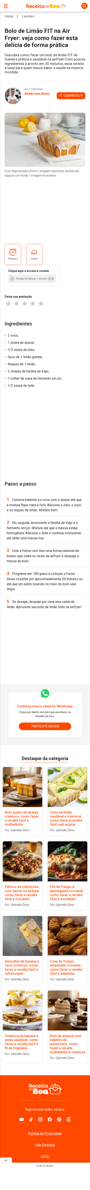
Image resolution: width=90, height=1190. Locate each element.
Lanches (28, 16)
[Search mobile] (84, 6)
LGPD (45, 1156)
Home (9, 16)
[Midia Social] (21, 1119)
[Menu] (7, 6)
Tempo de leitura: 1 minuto (31, 278)
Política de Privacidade (45, 1133)
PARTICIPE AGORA (45, 726)
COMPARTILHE (73, 95)
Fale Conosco (45, 1145)
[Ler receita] (12, 279)
